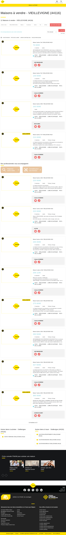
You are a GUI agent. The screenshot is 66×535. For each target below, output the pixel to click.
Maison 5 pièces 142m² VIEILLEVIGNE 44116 (43, 239)
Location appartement (44, 523)
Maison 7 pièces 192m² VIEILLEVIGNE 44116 (43, 208)
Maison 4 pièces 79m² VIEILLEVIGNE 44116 (42, 73)
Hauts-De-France (21, 514)
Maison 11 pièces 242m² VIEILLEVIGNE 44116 (43, 270)
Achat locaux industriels (45, 519)
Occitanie (3, 521)
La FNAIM (41, 533)
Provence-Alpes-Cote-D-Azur (8, 524)
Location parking (43, 529)
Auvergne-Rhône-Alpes (6, 509)
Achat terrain (42, 514)
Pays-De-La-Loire (5, 523)
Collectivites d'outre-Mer (6, 516)
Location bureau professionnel (46, 526)
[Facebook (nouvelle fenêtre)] (25, 490)
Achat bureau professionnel (45, 517)
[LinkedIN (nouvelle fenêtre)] (41, 490)
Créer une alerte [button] (56, 24)
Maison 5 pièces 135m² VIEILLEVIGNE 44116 (43, 177)
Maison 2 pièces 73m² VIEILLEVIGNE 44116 (42, 42)
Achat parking (42, 512)
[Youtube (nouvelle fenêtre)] (37, 490)
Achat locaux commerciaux (45, 516)
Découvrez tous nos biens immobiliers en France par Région (18, 507)
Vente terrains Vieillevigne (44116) (14, 436)
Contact (16, 533)
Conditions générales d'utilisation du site (28, 533)
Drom (18, 511)
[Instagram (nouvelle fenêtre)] (29, 490)
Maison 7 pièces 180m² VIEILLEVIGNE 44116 (43, 393)
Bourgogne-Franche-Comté (7, 511)
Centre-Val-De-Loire (6, 514)
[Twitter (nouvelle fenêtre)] (33, 490)
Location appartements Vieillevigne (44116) (50, 435)
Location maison (43, 524)
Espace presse (48, 533)
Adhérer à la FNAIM (33, 5)
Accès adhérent (56, 533)
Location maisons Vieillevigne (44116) (50, 439)
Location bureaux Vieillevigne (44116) (50, 443)
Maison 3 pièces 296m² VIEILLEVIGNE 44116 (43, 103)
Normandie (3, 518)
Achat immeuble (43, 520)
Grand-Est (19, 512)
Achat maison (42, 509)
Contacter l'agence (35, 65)
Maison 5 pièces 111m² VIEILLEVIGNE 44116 (43, 300)
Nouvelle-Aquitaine (5, 520)
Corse (18, 509)
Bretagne (3, 512)
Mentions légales (10, 533)
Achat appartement (43, 511)
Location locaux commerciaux (46, 527)
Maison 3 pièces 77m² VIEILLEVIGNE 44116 (42, 134)
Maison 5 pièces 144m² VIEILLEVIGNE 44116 (43, 362)
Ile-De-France (20, 516)
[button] (2, 42)
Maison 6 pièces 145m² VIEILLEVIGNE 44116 (43, 331)
